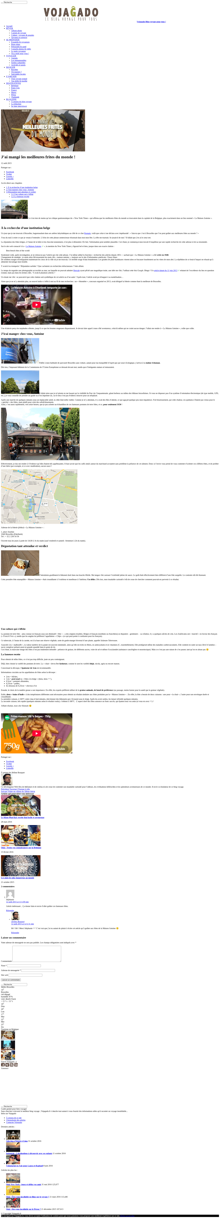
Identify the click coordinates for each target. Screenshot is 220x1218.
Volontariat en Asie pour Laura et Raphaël (24, 1166)
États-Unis (15, 88)
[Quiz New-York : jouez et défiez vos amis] (13, 1182)
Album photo (16, 31)
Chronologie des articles (15, 1120)
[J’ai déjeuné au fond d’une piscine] (8, 1049)
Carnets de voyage (18, 33)
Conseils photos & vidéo (21, 49)
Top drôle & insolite (19, 81)
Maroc (13, 92)
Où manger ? (16, 72)
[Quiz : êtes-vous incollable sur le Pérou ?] (13, 1207)
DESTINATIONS (13, 83)
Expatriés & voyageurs (20, 42)
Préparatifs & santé (18, 47)
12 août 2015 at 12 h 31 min (22, 924)
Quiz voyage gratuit (19, 79)
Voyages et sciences (19, 37)
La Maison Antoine (33, 246)
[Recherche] (2, 985)
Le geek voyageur (18, 51)
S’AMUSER (11, 76)
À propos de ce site (14, 1118)
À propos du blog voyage (21, 102)
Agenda (14, 58)
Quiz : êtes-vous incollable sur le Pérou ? (23, 1209)
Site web (4, 975)
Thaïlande (15, 97)
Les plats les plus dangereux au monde (17, 878)
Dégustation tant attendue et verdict (21, 192)
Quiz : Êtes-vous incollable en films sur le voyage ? (27, 1197)
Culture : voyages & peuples (22, 35)
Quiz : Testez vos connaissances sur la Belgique (21, 848)
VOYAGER (11, 56)
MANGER (10, 67)
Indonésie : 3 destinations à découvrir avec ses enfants (29, 1153)
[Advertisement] (77, 605)
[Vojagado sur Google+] (16, 1066)
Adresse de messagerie (11, 970)
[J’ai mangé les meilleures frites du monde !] (8, 1039)
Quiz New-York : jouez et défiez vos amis (23, 1184)
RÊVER (9, 28)
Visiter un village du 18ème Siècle (18, 791)
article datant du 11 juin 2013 (165, 270)
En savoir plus (128, 1216)
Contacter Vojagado (14, 1122)
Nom (4, 966)
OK (121, 1216)
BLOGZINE (11, 99)
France (14, 90)
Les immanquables (18, 60)
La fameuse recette (20, 196)
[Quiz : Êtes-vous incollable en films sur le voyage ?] (13, 1194)
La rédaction (16, 104)
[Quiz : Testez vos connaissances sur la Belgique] (8, 1059)
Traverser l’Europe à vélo (15, 789)
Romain (87, 233)
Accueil (9, 26)
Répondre (10, 910)
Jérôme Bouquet (17, 921)
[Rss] (11, 1066)
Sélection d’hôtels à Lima (17, 1141)
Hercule (76, 270)
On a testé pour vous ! (20, 53)
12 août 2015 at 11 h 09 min (17, 902)
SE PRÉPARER (12, 40)
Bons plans (15, 44)
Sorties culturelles (18, 63)
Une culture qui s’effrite (22, 194)
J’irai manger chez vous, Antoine (20, 190)
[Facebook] (3, 1066)
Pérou (13, 95)
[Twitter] (7, 1066)
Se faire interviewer (19, 106)
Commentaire (6, 961)
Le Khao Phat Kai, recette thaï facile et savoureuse (22, 817)
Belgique (14, 85)
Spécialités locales (18, 74)
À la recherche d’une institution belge (22, 187)
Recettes (14, 69)
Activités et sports (18, 65)
